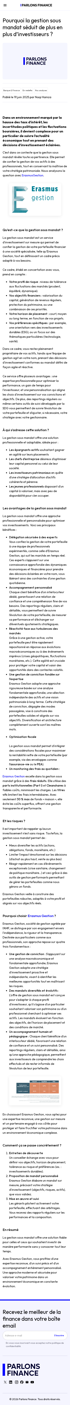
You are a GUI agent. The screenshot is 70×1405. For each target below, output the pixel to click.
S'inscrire (59, 1335)
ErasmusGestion (32, 175)
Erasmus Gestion (14, 776)
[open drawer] (5, 5)
